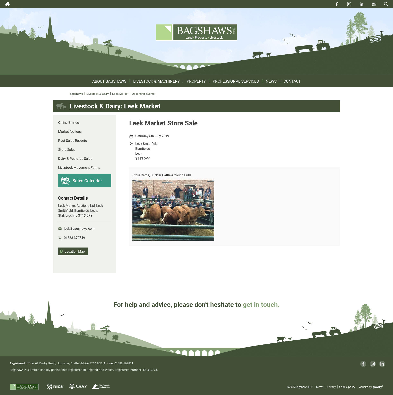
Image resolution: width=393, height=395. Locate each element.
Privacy (331, 386)
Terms (319, 386)
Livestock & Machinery (156, 81)
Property (196, 81)
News (271, 81)
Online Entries (68, 122)
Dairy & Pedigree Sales (75, 158)
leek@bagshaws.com (79, 228)
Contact (292, 81)
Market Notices (70, 131)
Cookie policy (347, 386)
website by (371, 386)
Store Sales (66, 149)
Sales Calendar (87, 180)
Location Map (75, 251)
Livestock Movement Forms (79, 167)
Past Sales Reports (72, 140)
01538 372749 (74, 237)
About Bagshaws (109, 81)
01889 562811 (123, 363)
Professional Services (236, 81)
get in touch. (261, 304)
